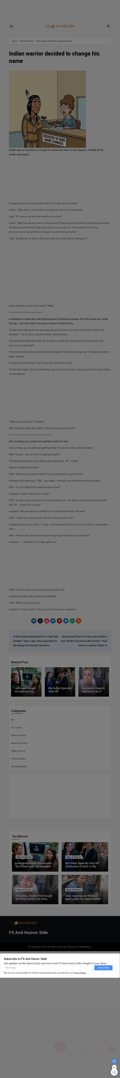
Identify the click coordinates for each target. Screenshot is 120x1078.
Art (12, 719)
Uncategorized (18, 766)
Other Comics (18, 751)
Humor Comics (18, 735)
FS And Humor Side (28, 932)
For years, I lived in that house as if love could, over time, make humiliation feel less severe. (34, 900)
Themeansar (85, 946)
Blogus (71, 946)
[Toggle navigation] (11, 26)
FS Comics (17, 727)
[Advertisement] (60, 179)
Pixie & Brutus (18, 758)
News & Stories (19, 743)
